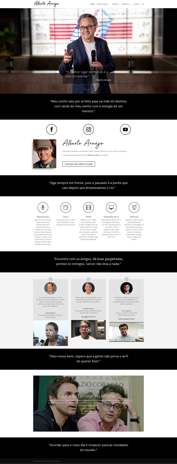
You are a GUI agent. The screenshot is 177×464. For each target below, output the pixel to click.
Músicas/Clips (43, 217)
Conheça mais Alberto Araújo (79, 164)
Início (92, 4)
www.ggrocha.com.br (88, 317)
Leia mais (88, 411)
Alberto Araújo (102, 4)
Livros (65, 217)
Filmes (88, 217)
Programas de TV (111, 217)
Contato (137, 4)
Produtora (125, 4)
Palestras (115, 4)
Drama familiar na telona (88, 396)
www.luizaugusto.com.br (126, 319)
